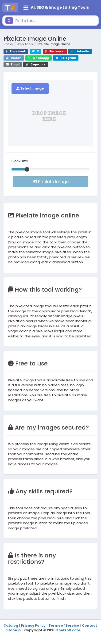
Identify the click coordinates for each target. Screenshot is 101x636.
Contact (89, 625)
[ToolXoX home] (10, 7)
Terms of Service (63, 625)
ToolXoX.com (68, 630)
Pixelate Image (53, 181)
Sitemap (13, 630)
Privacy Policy (33, 625)
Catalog (11, 625)
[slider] (27, 169)
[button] (60, 7)
